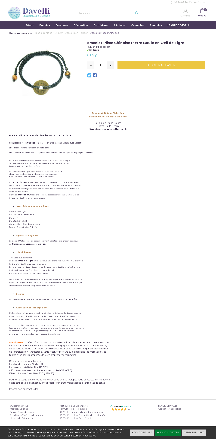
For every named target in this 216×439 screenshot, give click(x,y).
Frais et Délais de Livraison (23, 412)
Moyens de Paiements (21, 418)
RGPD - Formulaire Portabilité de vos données (82, 415)
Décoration (81, 25)
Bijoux (30, 25)
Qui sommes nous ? (19, 406)
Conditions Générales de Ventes (26, 415)
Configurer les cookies (169, 409)
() (129, 409)
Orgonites (137, 25)
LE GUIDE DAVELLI (178, 25)
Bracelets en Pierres (75, 32)
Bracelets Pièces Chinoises (104, 32)
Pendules (156, 25)
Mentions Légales (19, 409)
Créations (62, 25)
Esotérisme (101, 25)
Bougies (44, 25)
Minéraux (120, 25)
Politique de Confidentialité (73, 406)
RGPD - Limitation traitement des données (81, 412)
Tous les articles (43, 32)
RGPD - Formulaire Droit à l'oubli (76, 418)
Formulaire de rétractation (73, 409)
